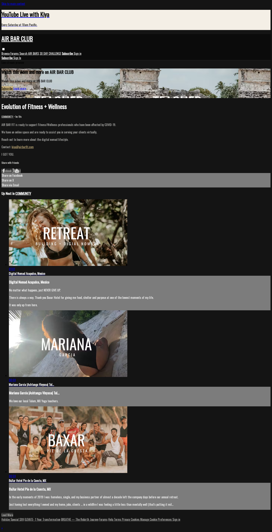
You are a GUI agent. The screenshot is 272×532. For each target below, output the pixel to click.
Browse (5, 53)
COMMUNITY (7, 116)
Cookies (135, 519)
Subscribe (7, 88)
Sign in (77, 53)
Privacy (126, 519)
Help (111, 519)
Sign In (17, 58)
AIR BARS (33, 53)
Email (18, 171)
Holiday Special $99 (12, 519)
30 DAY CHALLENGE (50, 53)
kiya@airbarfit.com (23, 147)
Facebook (6, 171)
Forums (14, 53)
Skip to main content (13, 3)
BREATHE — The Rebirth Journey (79, 519)
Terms (118, 519)
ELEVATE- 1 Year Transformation (42, 519)
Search (23, 53)
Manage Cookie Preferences (156, 519)
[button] (3, 49)
